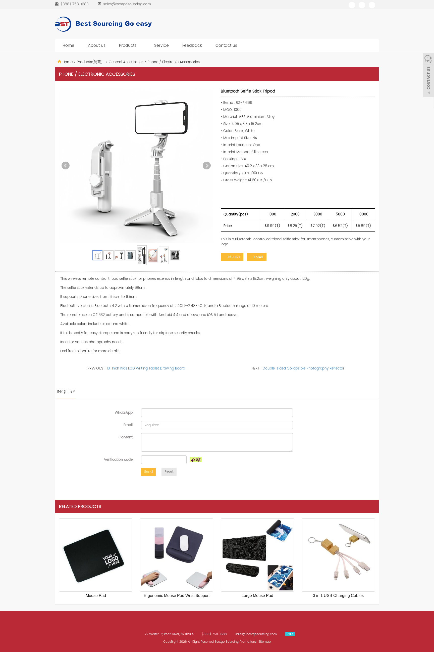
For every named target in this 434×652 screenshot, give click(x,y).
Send (148, 472)
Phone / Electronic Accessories (173, 62)
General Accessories (126, 62)
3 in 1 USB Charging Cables (338, 595)
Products (128, 45)
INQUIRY (233, 257)
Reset (169, 472)
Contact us (226, 45)
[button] (139, 45)
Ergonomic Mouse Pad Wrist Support (176, 595)
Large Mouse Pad (257, 595)
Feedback (192, 45)
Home (68, 45)
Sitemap (264, 641)
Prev (66, 166)
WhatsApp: (124, 412)
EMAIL (258, 257)
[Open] (428, 75)
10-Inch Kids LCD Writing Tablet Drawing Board (146, 368)
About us (96, 45)
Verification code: (119, 459)
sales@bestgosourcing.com (127, 4)
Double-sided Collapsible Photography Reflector (303, 368)
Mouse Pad (96, 595)
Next (207, 166)
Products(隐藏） (91, 62)
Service (161, 45)
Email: (129, 425)
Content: (126, 437)
